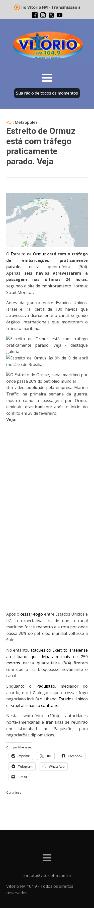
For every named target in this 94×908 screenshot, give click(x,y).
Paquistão (45, 686)
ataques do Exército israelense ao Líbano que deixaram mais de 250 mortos (47, 656)
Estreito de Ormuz (28, 254)
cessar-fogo (31, 614)
